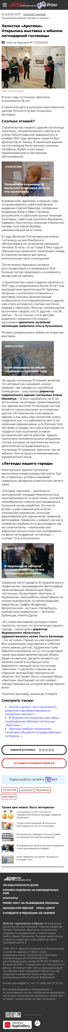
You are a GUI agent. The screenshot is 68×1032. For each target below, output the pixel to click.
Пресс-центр (45, 908)
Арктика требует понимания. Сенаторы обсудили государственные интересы (33, 732)
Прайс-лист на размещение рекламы (31, 903)
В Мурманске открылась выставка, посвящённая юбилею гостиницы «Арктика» (32, 721)
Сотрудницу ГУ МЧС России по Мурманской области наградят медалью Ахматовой (39, 815)
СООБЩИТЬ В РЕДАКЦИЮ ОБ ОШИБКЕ (29, 913)
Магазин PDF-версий (18, 908)
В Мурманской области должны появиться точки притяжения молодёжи (40, 847)
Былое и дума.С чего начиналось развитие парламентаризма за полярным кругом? (31, 710)
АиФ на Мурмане (13, 90)
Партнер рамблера (33, 1015)
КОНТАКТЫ (10, 898)
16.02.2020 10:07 (11, 14)
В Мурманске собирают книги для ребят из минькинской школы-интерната (39, 835)
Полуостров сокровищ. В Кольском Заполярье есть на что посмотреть (36, 824)
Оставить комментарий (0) (34, 763)
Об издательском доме (20, 885)
